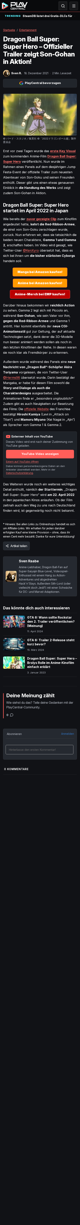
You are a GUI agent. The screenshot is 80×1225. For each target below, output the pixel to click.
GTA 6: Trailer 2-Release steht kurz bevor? (51, 642)
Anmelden (67, 733)
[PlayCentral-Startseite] (15, 6)
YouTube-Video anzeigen (40, 454)
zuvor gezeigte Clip (41, 219)
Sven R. (16, 73)
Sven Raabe (29, 561)
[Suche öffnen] (63, 6)
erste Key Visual (63, 151)
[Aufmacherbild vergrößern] (40, 115)
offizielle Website (36, 409)
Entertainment (28, 30)
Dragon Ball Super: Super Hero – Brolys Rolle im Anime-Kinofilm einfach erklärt (52, 662)
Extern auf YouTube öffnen (22, 461)
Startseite (9, 30)
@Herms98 (11, 377)
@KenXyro (31, 250)
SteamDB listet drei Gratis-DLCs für (47, 16)
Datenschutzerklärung (19, 472)
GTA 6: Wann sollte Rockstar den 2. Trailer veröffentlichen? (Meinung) (51, 621)
